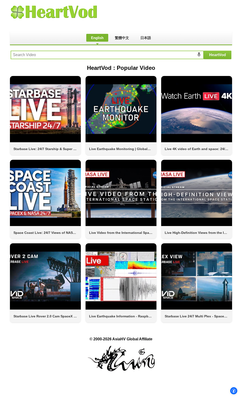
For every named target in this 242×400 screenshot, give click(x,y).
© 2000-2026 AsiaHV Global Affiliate (121, 339)
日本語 (145, 38)
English (97, 38)
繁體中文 (122, 38)
